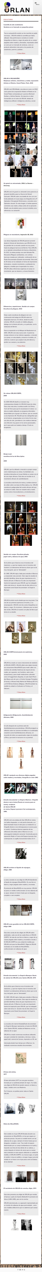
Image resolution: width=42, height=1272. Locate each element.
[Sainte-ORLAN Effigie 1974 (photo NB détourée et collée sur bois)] (21, 1108)
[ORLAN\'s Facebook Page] (18, 1270)
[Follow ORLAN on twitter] (22, 1270)
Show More (21, 53)
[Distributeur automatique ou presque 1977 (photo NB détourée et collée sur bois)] (32, 1108)
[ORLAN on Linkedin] (24, 1270)
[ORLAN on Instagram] (20, 1270)
